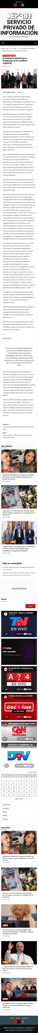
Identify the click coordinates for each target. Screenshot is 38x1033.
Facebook (25, 1018)
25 (4, 794)
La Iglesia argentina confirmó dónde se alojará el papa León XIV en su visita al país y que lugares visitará (18, 968)
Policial (13, 55)
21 (19, 791)
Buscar (4, 599)
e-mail (12, 1018)
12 (9, 787)
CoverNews (20, 1030)
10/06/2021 (7, 66)
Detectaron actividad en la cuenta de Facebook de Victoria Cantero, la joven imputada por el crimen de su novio (18, 477)
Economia (6, 808)
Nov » (21, 798)
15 (24, 787)
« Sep (16, 798)
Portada (5, 819)
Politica (13, 542)
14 (19, 787)
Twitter (18, 1018)
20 (14, 791)
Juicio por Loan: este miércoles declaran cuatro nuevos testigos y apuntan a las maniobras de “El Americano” (19, 513)
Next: (17, 435)
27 (14, 794)
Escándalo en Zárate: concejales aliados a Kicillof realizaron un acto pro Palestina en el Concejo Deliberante (18, 1005)
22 (24, 791)
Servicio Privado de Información (19, 27)
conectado (22, 567)
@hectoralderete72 (19, 588)
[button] (3, 43)
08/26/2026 (7, 481)
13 (14, 787)
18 (4, 791)
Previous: (18, 427)
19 (9, 791)
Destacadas (6, 55)
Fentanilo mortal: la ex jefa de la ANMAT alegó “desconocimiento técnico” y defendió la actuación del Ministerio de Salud (18, 932)
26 (9, 794)
